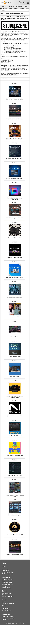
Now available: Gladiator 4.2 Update (14, 178)
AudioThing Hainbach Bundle (15, 317)
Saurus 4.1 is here (14, 376)
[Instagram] (23, 623)
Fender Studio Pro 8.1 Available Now (14, 138)
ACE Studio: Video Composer (15, 257)
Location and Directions (8, 603)
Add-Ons (16, 8)
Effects (11, 6)
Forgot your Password (7, 616)
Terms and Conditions (7, 584)
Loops (10, 8)
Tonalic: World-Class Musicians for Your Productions (14, 397)
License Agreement (7, 582)
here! (16, 74)
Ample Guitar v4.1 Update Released (14, 118)
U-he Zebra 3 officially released (14, 237)
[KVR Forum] (8, 623)
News (4, 563)
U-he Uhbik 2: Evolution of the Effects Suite (15, 496)
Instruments (3, 8)
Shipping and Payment (7, 579)
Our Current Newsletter (7, 573)
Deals (27, 8)
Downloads (5, 594)
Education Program (7, 610)
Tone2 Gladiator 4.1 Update (14, 515)
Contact (4, 602)
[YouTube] (20, 623)
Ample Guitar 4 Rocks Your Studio (15, 554)
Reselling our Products (7, 596)
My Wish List (5, 619)
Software (19, 6)
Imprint (3, 605)
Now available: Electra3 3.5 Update (14, 99)
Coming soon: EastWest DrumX (14, 297)
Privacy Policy (5, 586)
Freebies (21, 8)
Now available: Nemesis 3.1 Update (14, 277)
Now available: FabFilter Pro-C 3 (14, 435)
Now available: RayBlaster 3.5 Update (15, 217)
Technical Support (6, 593)
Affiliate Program (6, 587)
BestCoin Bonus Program (8, 618)
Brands (4, 6)
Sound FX (26, 6)
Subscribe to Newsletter (8, 572)
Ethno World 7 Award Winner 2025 (15, 455)
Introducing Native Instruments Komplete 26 (14, 199)
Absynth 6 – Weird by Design (15, 475)
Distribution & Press (7, 581)
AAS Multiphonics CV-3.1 (15, 356)
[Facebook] (13, 623)
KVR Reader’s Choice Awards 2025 (14, 534)
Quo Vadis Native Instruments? (14, 416)
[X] (16, 623)
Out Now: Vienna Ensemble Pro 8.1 (14, 158)
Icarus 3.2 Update (15, 336)
